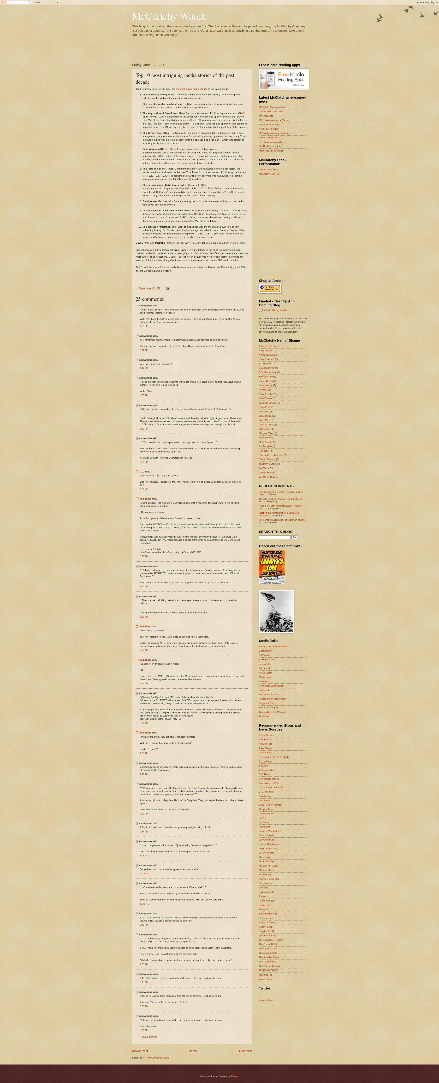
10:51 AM (144, 855)
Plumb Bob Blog (267, 900)
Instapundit (264, 826)
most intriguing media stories (191, 89)
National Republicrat (269, 879)
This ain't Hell (265, 975)
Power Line (264, 905)
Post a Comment (148, 1037)
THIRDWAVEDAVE (268, 970)
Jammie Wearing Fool (270, 831)
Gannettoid (264, 668)
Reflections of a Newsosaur (272, 699)
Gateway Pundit (267, 813)
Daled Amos (265, 796)
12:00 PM (144, 873)
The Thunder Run (267, 961)
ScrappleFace (266, 918)
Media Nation (265, 677)
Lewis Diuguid (266, 416)
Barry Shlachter (266, 359)
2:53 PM (144, 964)
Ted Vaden (264, 468)
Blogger (235, 1076)
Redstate (263, 909)
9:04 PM (144, 462)
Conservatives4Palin (269, 783)
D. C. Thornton (266, 792)
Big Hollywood (266, 761)
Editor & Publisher (268, 137)
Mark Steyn (264, 857)
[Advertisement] (284, 202)
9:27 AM (144, 774)
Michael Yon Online (268, 866)
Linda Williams (266, 424)
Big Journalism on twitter (271, 142)
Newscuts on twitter (268, 129)
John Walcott (265, 398)
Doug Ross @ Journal (270, 805)
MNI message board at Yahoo (273, 120)
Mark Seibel (265, 437)
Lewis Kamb (265, 420)
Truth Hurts (145, 498)
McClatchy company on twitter (274, 133)
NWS (242, 113)
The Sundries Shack (269, 957)
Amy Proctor (265, 739)
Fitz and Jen (265, 664)
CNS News (264, 774)
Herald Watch (265, 672)
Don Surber (264, 800)
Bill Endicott (265, 363)
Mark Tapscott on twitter (271, 151)
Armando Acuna (267, 355)
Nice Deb (263, 887)
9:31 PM (144, 489)
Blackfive (263, 765)
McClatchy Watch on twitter (272, 107)
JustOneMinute (266, 839)
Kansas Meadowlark (269, 844)
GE (187, 188)
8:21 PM (144, 428)
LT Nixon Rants (266, 852)
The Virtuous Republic (270, 966)
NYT (145, 176)
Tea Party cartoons (268, 464)
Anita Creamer (266, 350)
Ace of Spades (266, 735)
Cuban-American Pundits (271, 787)
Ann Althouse (265, 744)
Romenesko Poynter (269, 707)
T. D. (141, 471)
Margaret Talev (266, 433)
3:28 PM (144, 982)
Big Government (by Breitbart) (274, 757)
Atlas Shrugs (265, 748)
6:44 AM (144, 586)
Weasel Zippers (266, 979)
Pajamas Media (266, 892)
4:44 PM (144, 368)
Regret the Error (267, 703)
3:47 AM (144, 556)
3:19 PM (144, 350)
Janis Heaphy (265, 385)
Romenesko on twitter (270, 124)
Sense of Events (267, 922)
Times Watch (265, 716)
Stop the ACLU (266, 931)
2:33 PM (144, 326)
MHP (192, 233)
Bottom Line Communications (273, 646)
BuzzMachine (265, 651)
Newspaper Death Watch (271, 685)
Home (193, 1051)
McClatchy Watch (169, 16)
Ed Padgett (264, 655)
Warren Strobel (266, 472)
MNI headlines (266, 116)
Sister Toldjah (265, 927)
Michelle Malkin (266, 870)
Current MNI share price (271, 111)
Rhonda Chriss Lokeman (271, 455)
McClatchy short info (269, 174)
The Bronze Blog (267, 935)
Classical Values (267, 770)
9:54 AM (144, 831)
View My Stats (266, 1000)
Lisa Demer (264, 429)
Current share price (268, 169)
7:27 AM (144, 650)
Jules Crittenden (267, 835)
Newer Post (140, 1051)
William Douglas (267, 477)
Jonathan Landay (267, 403)
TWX (190, 152)
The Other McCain (268, 948)
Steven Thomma (267, 459)
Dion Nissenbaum (267, 372)
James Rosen (266, 381)
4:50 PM (144, 395)
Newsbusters (265, 681)
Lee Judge (264, 411)
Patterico (263, 896)
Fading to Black (267, 659)
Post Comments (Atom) (157, 1057)
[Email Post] (167, 288)
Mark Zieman (265, 442)
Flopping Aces (266, 809)
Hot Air (262, 818)
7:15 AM (144, 617)
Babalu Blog (265, 752)
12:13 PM (144, 904)
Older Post (245, 1051)
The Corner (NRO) (268, 944)
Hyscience (264, 822)
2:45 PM (144, 925)
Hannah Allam (266, 376)
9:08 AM (144, 753)
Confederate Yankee (269, 778)
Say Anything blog (268, 913)
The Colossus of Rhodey (271, 940)
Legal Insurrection (268, 848)
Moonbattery (265, 874)
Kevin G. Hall (265, 407)
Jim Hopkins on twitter (270, 146)
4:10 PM (144, 1030)
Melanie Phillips (267, 861)
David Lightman (266, 368)
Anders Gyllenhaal (268, 346)
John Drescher (266, 394)
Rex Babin (264, 451)
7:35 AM (144, 683)
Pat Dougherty (266, 446)
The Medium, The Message (272, 712)
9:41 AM (144, 813)
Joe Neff (263, 389)
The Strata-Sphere (268, 953)
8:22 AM (144, 723)
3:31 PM (144, 1006)
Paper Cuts (264, 690)
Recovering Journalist (269, 694)
